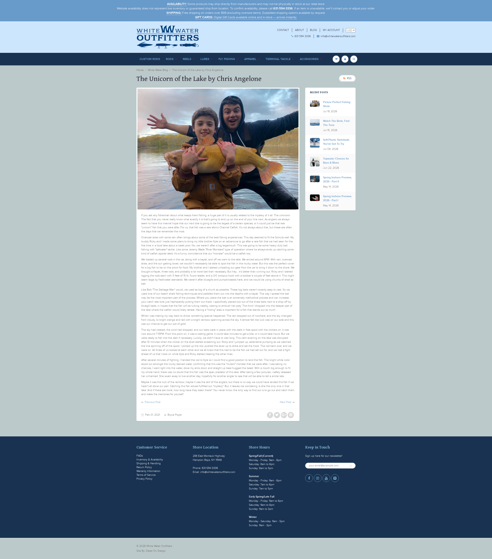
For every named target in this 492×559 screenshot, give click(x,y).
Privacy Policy (144, 478)
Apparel (250, 59)
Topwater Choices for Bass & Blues (336, 160)
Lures (204, 59)
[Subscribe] (350, 466)
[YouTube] (326, 478)
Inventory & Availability (149, 459)
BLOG (313, 30)
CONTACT (283, 30)
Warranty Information (148, 471)
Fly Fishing (227, 59)
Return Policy (144, 467)
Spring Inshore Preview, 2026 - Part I (337, 198)
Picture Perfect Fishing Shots (336, 104)
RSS (349, 78)
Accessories (309, 59)
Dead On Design (156, 550)
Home (140, 70)
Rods (170, 59)
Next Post (285, 402)
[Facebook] (309, 478)
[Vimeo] (335, 478)
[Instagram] (318, 478)
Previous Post (152, 402)
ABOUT (299, 30)
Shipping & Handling (148, 463)
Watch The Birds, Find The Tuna (336, 123)
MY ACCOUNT (331, 30)
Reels (187, 59)
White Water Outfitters (159, 546)
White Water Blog (158, 70)
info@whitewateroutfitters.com (338, 36)
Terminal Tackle (278, 59)
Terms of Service (146, 475)
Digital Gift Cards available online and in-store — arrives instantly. (246, 17)
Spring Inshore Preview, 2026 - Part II (337, 179)
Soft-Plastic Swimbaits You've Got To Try (336, 142)
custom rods (150, 59)
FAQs (139, 455)
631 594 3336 (303, 36)
